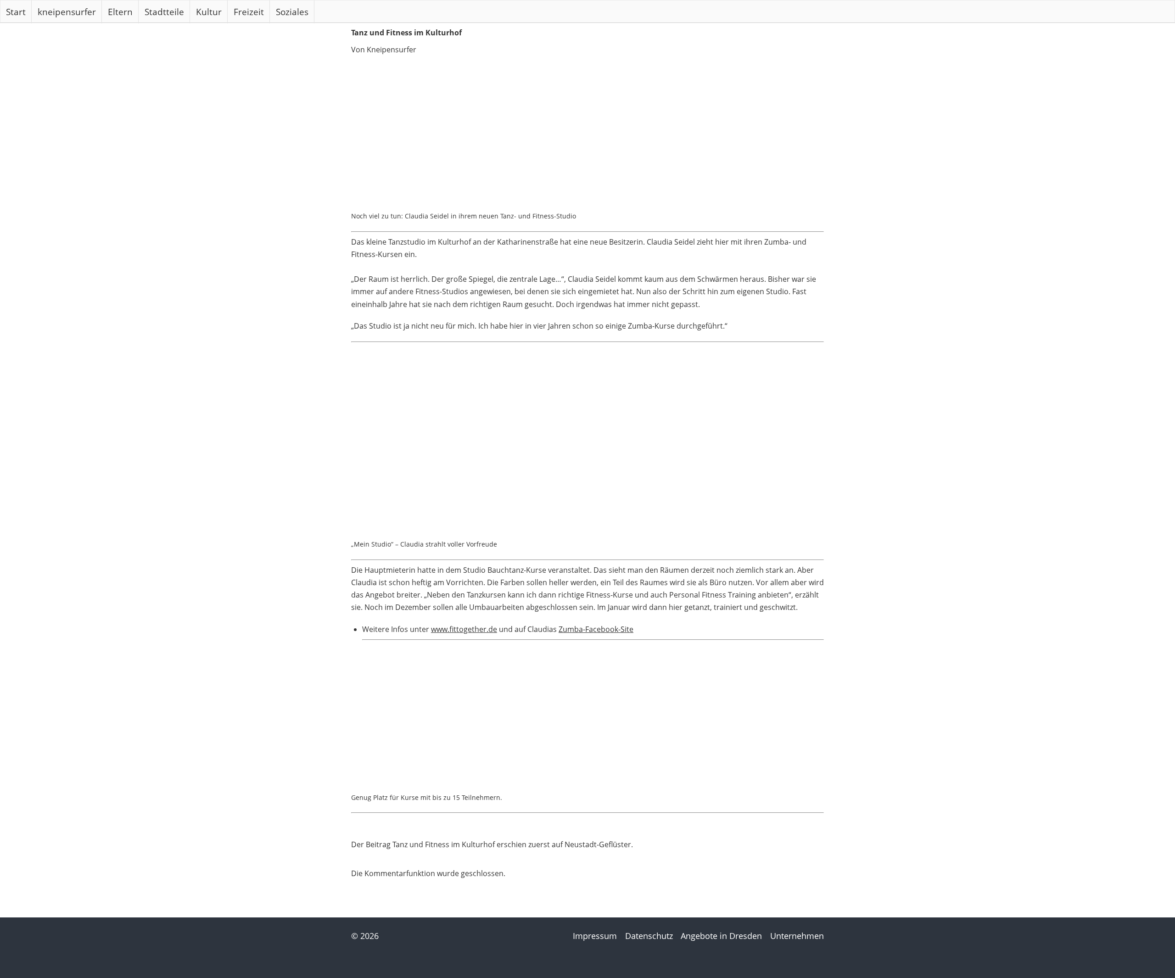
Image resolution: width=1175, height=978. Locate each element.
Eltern (120, 12)
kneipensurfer (67, 12)
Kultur (209, 12)
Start (16, 12)
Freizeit (249, 12)
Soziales (292, 12)
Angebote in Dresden (721, 935)
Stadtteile (164, 12)
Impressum (595, 935)
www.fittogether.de (464, 629)
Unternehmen (797, 935)
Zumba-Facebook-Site (596, 629)
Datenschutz (649, 935)
